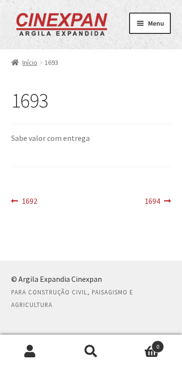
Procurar (91, 351)
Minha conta (30, 351)
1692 (29, 202)
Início (29, 62)
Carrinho (140, 343)
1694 (158, 202)
